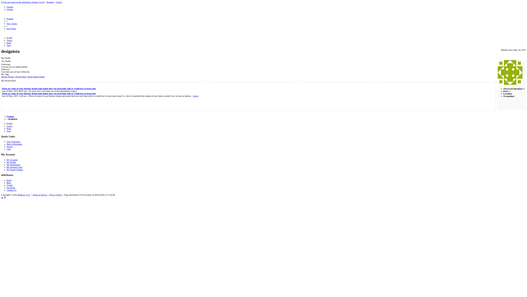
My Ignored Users (14, 167)
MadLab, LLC (24, 195)
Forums (10, 7)
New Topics (12, 24)
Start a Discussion (14, 144)
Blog (9, 183)
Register (50, 2)
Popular (10, 19)
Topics (9, 40)
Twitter (10, 185)
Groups (10, 9)
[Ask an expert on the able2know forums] (19, 2)
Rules (9, 180)
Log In (41, 2)
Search (59, 2)
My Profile (11, 162)
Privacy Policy (55, 195)
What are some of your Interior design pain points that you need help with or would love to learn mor (49, 88)
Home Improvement (36, 77)
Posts (9, 43)
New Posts (11, 29)
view (74, 91)
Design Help (20, 77)
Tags (9, 45)
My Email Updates (15, 170)
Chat (9, 149)
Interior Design (7, 77)
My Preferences (13, 165)
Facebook (11, 188)
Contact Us (11, 190)
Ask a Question (13, 142)
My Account (12, 160)
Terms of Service (40, 195)
